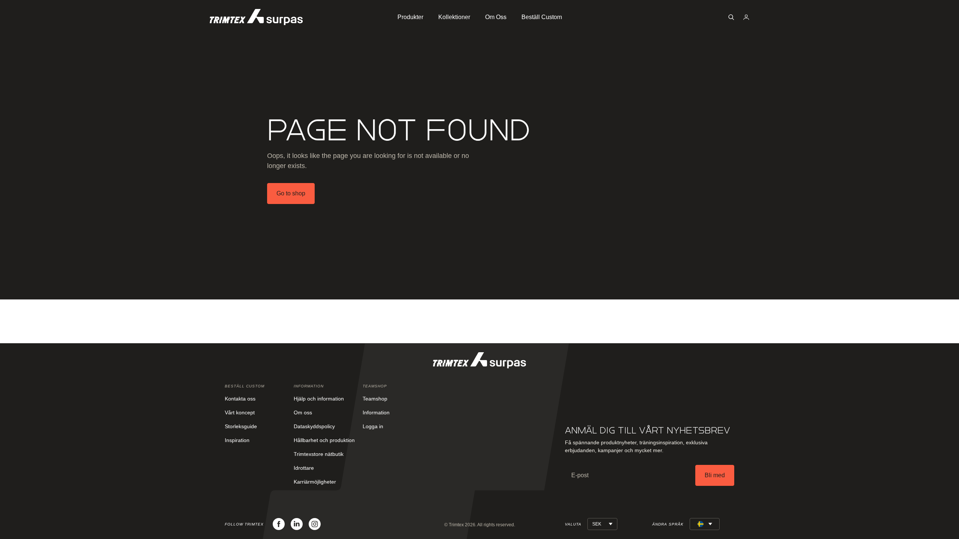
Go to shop (290, 193)
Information (376, 412)
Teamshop (375, 399)
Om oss (303, 412)
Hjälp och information (319, 399)
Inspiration (237, 440)
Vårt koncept (240, 412)
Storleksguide (241, 426)
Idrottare (304, 468)
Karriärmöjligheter (315, 482)
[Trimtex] (256, 17)
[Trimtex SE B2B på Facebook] (279, 524)
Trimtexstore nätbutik (319, 454)
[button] (731, 17)
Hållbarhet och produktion (324, 440)
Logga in (373, 426)
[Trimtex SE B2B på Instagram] (315, 524)
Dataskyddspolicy (314, 426)
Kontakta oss (240, 399)
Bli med (715, 475)
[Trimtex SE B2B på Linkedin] (297, 524)
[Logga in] (746, 17)
